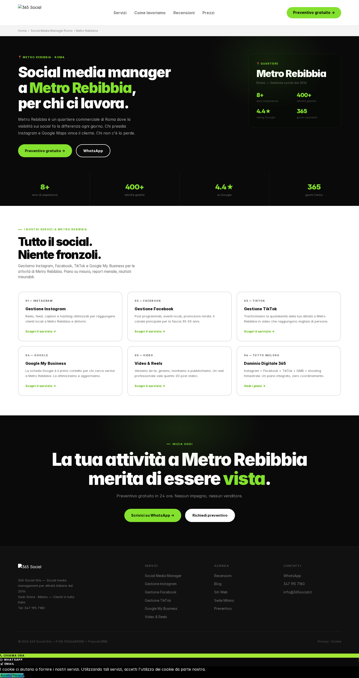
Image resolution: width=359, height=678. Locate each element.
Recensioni (184, 12)
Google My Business (161, 608)
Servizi (120, 12)
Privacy (323, 641)
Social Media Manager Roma (52, 31)
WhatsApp (93, 151)
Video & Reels (156, 617)
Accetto (5, 675)
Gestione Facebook (160, 592)
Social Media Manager (163, 576)
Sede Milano (224, 600)
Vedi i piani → (254, 386)
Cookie (336, 641)
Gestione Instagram (161, 584)
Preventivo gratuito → (314, 12)
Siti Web (221, 592)
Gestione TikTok (158, 600)
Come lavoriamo (150, 12)
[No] (24, 676)
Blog (218, 584)
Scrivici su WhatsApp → (152, 515)
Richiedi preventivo (210, 515)
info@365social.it (298, 592)
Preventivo (223, 608)
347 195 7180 (34, 608)
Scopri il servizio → (40, 331)
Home (22, 31)
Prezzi (208, 12)
